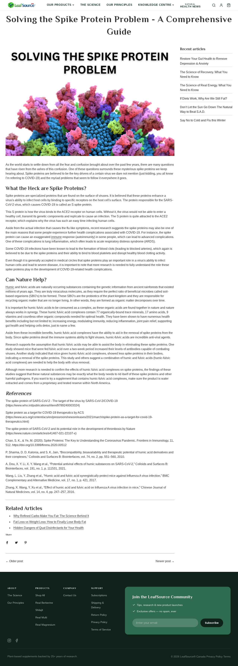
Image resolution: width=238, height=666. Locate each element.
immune (56, 237)
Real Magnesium (45, 624)
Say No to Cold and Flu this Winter (203, 120)
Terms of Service (101, 629)
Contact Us (69, 595)
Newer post (163, 561)
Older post (16, 561)
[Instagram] (9, 640)
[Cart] (229, 5)
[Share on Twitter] (16, 542)
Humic (10, 287)
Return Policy (99, 614)
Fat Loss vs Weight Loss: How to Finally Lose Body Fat (49, 521)
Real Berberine (44, 602)
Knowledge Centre (154, 4)
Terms (227, 656)
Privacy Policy (99, 622)
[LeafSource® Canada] (21, 5)
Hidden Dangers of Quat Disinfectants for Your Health (48, 527)
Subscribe (212, 623)
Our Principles (119, 4)
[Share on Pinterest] (25, 542)
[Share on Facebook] (7, 542)
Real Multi (41, 617)
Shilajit (39, 609)
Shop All (40, 595)
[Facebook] (17, 640)
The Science (90, 4)
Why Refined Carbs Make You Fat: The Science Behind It (51, 516)
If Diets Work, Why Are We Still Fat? (203, 98)
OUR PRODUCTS (59, 4)
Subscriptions (99, 595)
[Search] (214, 5)
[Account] (221, 5)
